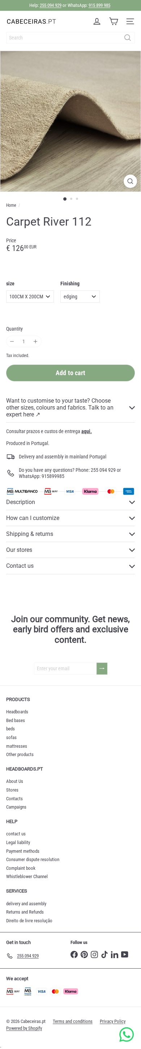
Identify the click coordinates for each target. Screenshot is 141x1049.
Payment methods (22, 851)
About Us (14, 781)
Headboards (17, 711)
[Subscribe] (102, 669)
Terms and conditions (73, 1021)
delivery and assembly (26, 903)
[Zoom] (130, 181)
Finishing (70, 283)
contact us (16, 833)
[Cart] (113, 21)
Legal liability (18, 842)
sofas (11, 737)
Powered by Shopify (24, 1028)
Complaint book (20, 868)
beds (10, 728)
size (10, 283)
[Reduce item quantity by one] (12, 342)
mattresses (16, 746)
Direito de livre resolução (29, 920)
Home (11, 205)
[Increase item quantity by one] (36, 342)
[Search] (127, 37)
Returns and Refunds (25, 912)
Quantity (14, 329)
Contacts (14, 798)
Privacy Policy (112, 1021)
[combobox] (70, 37)
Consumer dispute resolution (32, 859)
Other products (20, 754)
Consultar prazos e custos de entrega (49, 431)
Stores (12, 790)
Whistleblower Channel (27, 876)
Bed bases (15, 720)
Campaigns (16, 807)
